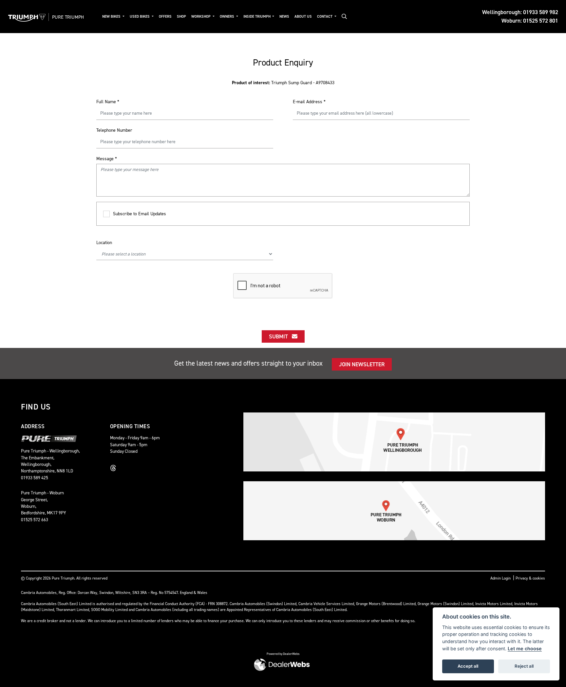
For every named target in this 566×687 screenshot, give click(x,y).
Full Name (107, 102)
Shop (181, 16)
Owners (227, 16)
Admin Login (500, 578)
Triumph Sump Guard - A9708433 (283, 83)
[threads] (115, 468)
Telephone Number (114, 130)
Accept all (468, 666)
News (284, 16)
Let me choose (525, 648)
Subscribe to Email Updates (139, 214)
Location (104, 242)
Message (106, 159)
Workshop (201, 16)
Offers (165, 16)
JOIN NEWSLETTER (362, 364)
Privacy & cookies (530, 578)
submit (280, 336)
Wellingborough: (520, 12)
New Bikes (112, 16)
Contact (325, 16)
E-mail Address (309, 102)
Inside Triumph (257, 16)
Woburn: (529, 21)
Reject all (524, 666)
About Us (303, 16)
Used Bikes (140, 16)
